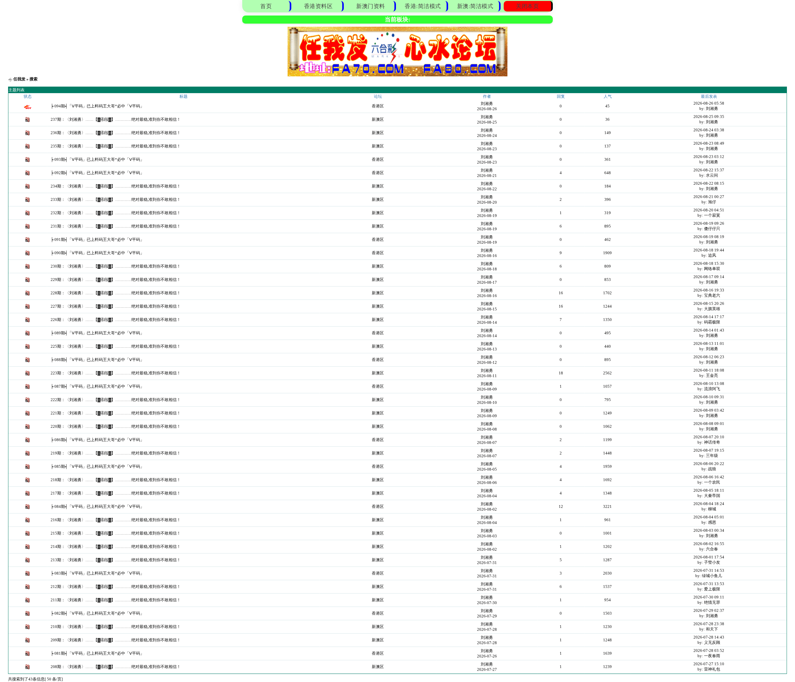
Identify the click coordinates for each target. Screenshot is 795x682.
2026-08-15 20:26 (708, 303)
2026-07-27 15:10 (708, 664)
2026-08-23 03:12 (708, 156)
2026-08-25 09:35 (708, 116)
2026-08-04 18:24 (708, 503)
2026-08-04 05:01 (708, 517)
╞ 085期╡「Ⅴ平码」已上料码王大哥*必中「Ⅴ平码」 (97, 466)
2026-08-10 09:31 (708, 397)
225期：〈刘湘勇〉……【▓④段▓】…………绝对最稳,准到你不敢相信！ (116, 346)
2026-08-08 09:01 (708, 423)
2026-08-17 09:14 (708, 276)
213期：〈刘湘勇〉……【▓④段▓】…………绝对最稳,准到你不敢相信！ (116, 560)
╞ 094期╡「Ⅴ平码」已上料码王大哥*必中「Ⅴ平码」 (97, 106)
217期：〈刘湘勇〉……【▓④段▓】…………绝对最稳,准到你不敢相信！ (116, 493)
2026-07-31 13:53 (708, 583)
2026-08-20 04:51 (708, 210)
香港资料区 (318, 6)
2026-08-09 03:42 (708, 410)
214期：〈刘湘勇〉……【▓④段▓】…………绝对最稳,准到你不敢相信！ (116, 546)
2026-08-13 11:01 (708, 343)
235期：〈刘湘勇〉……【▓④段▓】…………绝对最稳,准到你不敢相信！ (116, 146)
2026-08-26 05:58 (708, 103)
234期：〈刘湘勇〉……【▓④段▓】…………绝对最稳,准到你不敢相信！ (116, 186)
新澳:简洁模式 (475, 6)
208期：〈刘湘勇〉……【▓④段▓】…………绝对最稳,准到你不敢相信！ (116, 666)
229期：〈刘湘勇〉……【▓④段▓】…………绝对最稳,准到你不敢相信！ (116, 279)
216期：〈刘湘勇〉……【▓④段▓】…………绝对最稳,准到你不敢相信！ (116, 519)
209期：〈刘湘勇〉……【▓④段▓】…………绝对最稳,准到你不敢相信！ (116, 640)
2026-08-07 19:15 (708, 450)
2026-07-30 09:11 (708, 597)
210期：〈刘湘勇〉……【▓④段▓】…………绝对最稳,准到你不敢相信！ (116, 626)
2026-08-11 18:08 (708, 370)
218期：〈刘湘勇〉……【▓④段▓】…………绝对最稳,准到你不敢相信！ (116, 479)
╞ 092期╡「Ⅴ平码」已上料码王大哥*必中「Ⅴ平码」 (97, 172)
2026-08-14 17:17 (708, 316)
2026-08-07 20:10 (708, 437)
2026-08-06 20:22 (708, 463)
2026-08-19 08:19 (708, 236)
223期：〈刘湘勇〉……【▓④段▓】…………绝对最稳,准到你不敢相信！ (116, 373)
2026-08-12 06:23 (708, 357)
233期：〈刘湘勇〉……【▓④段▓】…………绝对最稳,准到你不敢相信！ (116, 199)
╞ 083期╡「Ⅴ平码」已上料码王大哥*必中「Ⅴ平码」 (97, 573)
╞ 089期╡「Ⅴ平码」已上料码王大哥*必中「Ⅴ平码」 (97, 333)
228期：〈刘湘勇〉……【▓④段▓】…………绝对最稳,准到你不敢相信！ (116, 293)
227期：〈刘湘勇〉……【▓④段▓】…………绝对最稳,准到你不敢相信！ (116, 306)
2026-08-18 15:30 (708, 263)
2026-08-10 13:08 (708, 383)
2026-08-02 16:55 (708, 543)
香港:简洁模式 (423, 6)
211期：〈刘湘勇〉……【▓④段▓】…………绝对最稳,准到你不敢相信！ (116, 600)
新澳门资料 (370, 6)
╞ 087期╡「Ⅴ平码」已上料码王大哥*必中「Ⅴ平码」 (97, 386)
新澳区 (378, 119)
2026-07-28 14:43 (708, 637)
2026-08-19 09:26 (708, 223)
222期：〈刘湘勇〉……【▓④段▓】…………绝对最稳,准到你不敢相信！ (116, 399)
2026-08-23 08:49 (708, 143)
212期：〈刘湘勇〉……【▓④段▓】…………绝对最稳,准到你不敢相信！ (116, 586)
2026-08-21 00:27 (708, 196)
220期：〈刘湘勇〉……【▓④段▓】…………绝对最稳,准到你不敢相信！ (116, 426)
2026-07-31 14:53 (708, 570)
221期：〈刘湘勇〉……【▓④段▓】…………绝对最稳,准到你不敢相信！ (116, 413)
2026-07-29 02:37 (708, 610)
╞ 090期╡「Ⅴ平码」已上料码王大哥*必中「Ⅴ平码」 (97, 253)
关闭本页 (527, 6)
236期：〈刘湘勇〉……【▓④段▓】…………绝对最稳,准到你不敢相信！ (116, 132)
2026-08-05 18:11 (708, 490)
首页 (266, 6)
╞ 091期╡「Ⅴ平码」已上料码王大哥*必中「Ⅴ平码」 (97, 239)
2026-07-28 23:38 (708, 623)
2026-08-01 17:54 (708, 557)
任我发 (19, 79)
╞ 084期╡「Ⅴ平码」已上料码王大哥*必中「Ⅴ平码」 (97, 506)
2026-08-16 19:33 (708, 290)
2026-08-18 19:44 (708, 250)
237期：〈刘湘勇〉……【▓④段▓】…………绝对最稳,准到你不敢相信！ (116, 119)
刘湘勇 (487, 103)
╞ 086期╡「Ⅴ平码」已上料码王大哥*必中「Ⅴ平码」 (97, 439)
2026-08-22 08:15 (708, 183)
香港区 (378, 106)
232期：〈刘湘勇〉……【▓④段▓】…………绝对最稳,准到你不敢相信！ (116, 212)
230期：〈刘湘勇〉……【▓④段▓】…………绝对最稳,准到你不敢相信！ (116, 266)
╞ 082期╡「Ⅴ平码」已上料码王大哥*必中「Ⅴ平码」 (97, 613)
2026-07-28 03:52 (708, 650)
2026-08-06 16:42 (708, 477)
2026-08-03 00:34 (708, 530)
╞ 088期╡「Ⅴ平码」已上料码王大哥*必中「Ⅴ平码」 (97, 359)
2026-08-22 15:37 (708, 170)
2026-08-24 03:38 (708, 130)
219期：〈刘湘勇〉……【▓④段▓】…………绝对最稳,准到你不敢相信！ (116, 453)
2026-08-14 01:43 (708, 330)
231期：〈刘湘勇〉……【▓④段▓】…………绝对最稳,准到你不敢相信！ (116, 226)
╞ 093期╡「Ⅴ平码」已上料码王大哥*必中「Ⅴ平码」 (97, 159)
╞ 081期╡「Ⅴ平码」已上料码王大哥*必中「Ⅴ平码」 (97, 653)
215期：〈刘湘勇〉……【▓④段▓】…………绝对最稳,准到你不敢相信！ (116, 533)
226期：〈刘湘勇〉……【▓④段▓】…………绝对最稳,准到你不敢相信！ (116, 319)
